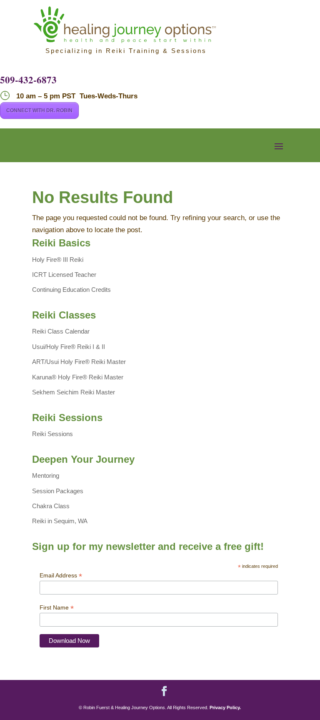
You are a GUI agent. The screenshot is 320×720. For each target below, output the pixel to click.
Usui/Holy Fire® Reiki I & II (68, 346)
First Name (57, 608)
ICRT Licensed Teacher (64, 274)
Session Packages (57, 490)
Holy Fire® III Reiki (57, 259)
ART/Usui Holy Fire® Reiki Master (79, 361)
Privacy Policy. (225, 707)
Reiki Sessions (52, 433)
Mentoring (45, 475)
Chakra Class (51, 505)
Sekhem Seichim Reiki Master (73, 392)
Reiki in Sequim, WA (60, 520)
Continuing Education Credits (71, 289)
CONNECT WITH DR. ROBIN (39, 110)
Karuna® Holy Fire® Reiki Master (77, 377)
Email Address (61, 576)
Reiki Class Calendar (61, 331)
